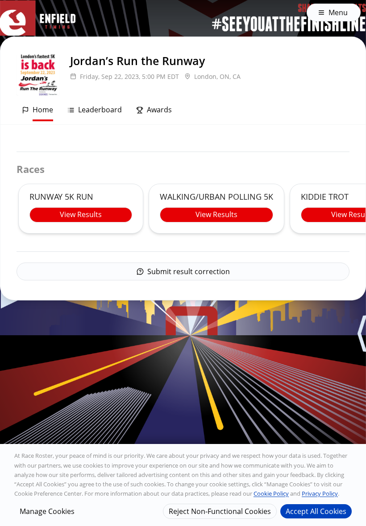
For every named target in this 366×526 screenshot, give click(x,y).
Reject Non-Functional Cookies (220, 511)
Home (43, 110)
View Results (81, 214)
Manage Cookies (47, 511)
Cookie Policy (271, 493)
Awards (159, 110)
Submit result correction (188, 271)
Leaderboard (100, 110)
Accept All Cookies (316, 511)
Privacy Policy (320, 493)
